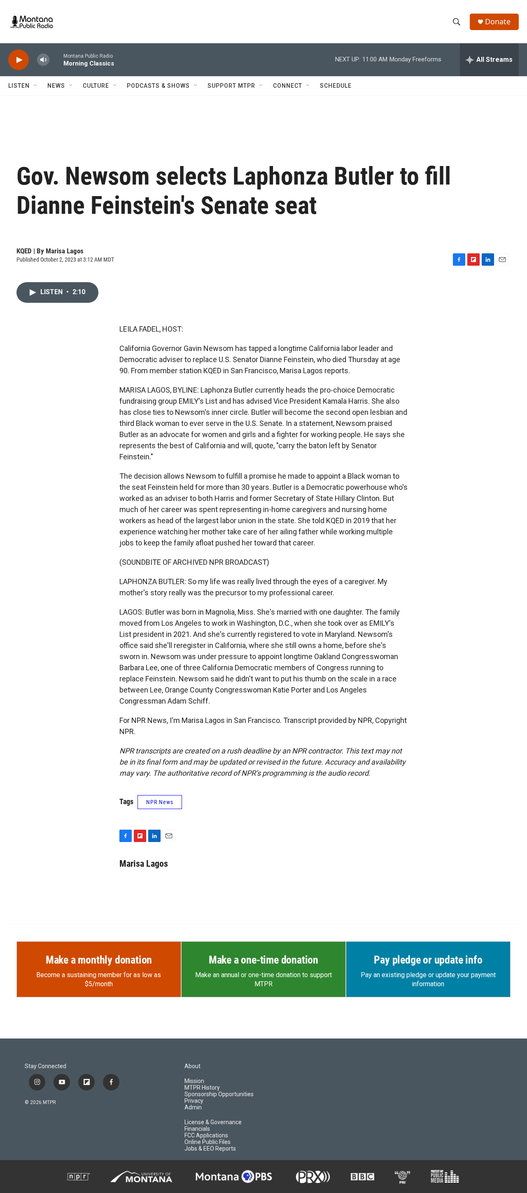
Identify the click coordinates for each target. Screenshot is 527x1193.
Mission (194, 1081)
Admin (193, 1107)
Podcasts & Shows (158, 85)
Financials (197, 1129)
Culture (96, 85)
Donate (498, 21)
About (192, 1066)
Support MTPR (231, 85)
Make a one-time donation (263, 960)
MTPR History (202, 1088)
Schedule (336, 85)
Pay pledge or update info (428, 960)
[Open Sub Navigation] (36, 85)
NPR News (159, 802)
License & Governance (213, 1122)
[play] (18, 60)
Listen (19, 85)
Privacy (193, 1101)
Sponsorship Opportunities (219, 1094)
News (56, 85)
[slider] (56, 59)
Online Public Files (207, 1142)
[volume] (43, 60)
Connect (287, 85)
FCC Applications (206, 1135)
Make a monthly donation (99, 960)
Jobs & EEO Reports (210, 1149)
